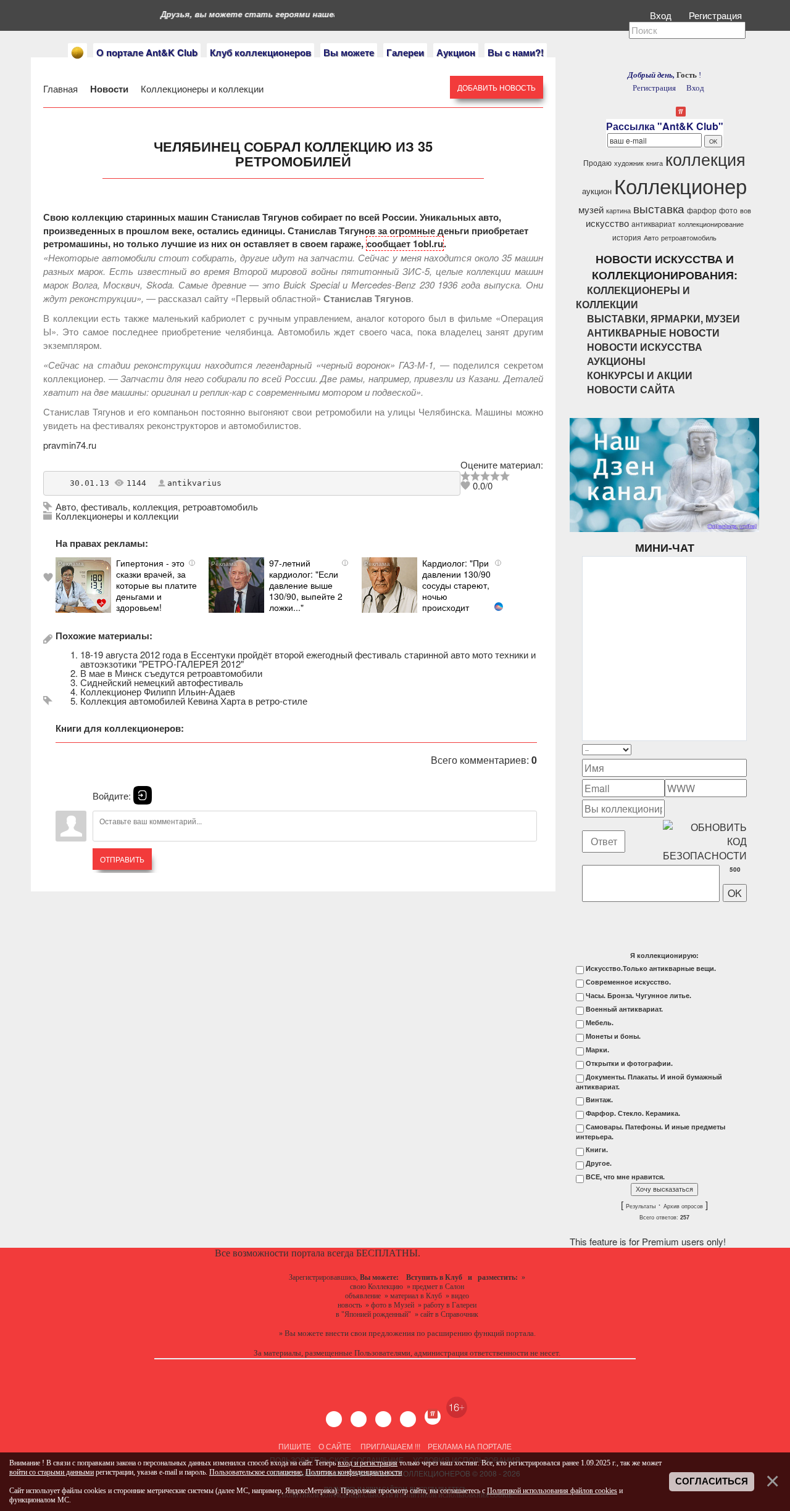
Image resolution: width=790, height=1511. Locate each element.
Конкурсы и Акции (639, 375)
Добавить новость (496, 87)
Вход (661, 15)
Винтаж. (599, 1100)
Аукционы (616, 361)
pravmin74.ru (69, 444)
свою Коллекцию (376, 1286)
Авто (66, 506)
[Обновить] (730, 749)
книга (654, 163)
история (626, 237)
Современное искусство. (628, 982)
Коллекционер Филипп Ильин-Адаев (157, 691)
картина (618, 210)
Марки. (597, 1050)
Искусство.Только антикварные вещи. (651, 968)
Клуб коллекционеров (260, 52)
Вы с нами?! (516, 52)
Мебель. (599, 1022)
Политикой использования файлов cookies (552, 1490)
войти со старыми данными (51, 1472)
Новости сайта (631, 389)
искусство (607, 222)
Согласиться (711, 1481)
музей (591, 209)
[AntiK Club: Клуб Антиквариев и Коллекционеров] (77, 52)
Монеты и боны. (613, 1036)
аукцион (597, 191)
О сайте (334, 1446)
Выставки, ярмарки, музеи (663, 318)
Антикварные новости (653, 333)
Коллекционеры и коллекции (201, 88)
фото (728, 210)
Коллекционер (680, 185)
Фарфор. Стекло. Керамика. (633, 1113)
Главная (61, 88)
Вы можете (348, 52)
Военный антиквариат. (624, 1009)
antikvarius (194, 483)
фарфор (702, 210)
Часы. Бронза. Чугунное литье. (638, 995)
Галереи (405, 52)
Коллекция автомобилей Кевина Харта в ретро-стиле (193, 700)
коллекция (155, 506)
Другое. (599, 1163)
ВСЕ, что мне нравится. (625, 1177)
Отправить (122, 859)
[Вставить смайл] (743, 749)
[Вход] (142, 795)
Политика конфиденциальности (354, 1472)
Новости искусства (644, 347)
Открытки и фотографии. (629, 1063)
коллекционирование (711, 224)
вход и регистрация (367, 1463)
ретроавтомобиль (220, 506)
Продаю (597, 162)
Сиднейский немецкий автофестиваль (161, 682)
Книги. (597, 1149)
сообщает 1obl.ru (405, 243)
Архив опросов (683, 1206)
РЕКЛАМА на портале (470, 1446)
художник (629, 163)
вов (745, 210)
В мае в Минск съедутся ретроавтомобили (171, 672)
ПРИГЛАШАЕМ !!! (390, 1446)
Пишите (294, 1446)
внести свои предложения (370, 1333)
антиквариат (653, 223)
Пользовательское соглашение (255, 1472)
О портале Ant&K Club (147, 52)
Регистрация (716, 15)
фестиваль (104, 506)
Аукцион (455, 52)
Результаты (640, 1206)
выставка (658, 208)
